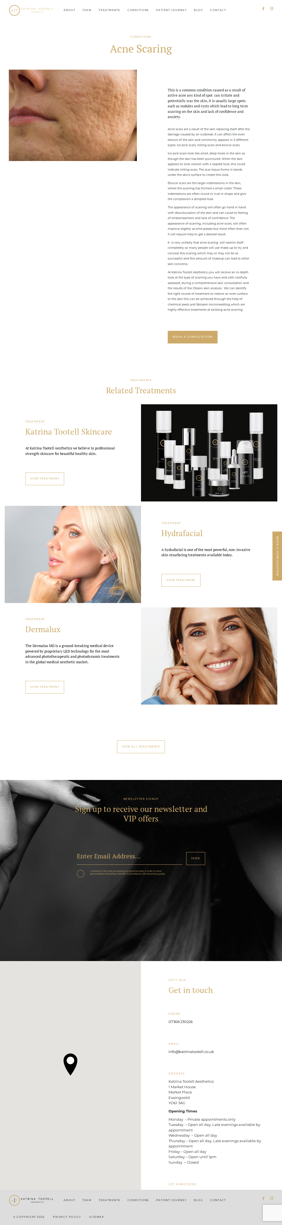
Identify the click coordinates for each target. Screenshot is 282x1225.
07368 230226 (181, 1022)
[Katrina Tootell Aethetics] (31, 10)
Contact (218, 10)
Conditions (138, 10)
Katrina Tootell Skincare (68, 432)
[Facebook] (263, 9)
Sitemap (96, 1217)
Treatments (109, 10)
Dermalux (43, 629)
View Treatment (44, 479)
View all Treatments (141, 747)
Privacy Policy (67, 1217)
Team (86, 10)
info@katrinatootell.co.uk (191, 1052)
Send (195, 858)
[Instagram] (271, 9)
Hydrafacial (182, 533)
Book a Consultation (277, 556)
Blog (198, 10)
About (69, 10)
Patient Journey (171, 10)
